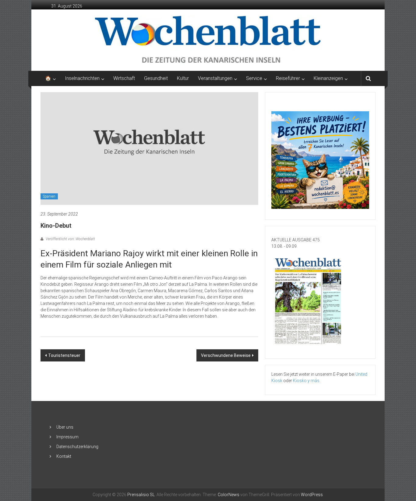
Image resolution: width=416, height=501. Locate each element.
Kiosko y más (306, 380)
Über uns (64, 427)
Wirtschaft (124, 78)
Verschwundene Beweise (226, 355)
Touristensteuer (64, 355)
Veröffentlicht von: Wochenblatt (70, 239)
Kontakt (63, 456)
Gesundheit (156, 78)
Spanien (49, 196)
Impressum (67, 436)
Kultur (183, 78)
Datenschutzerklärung (77, 446)
